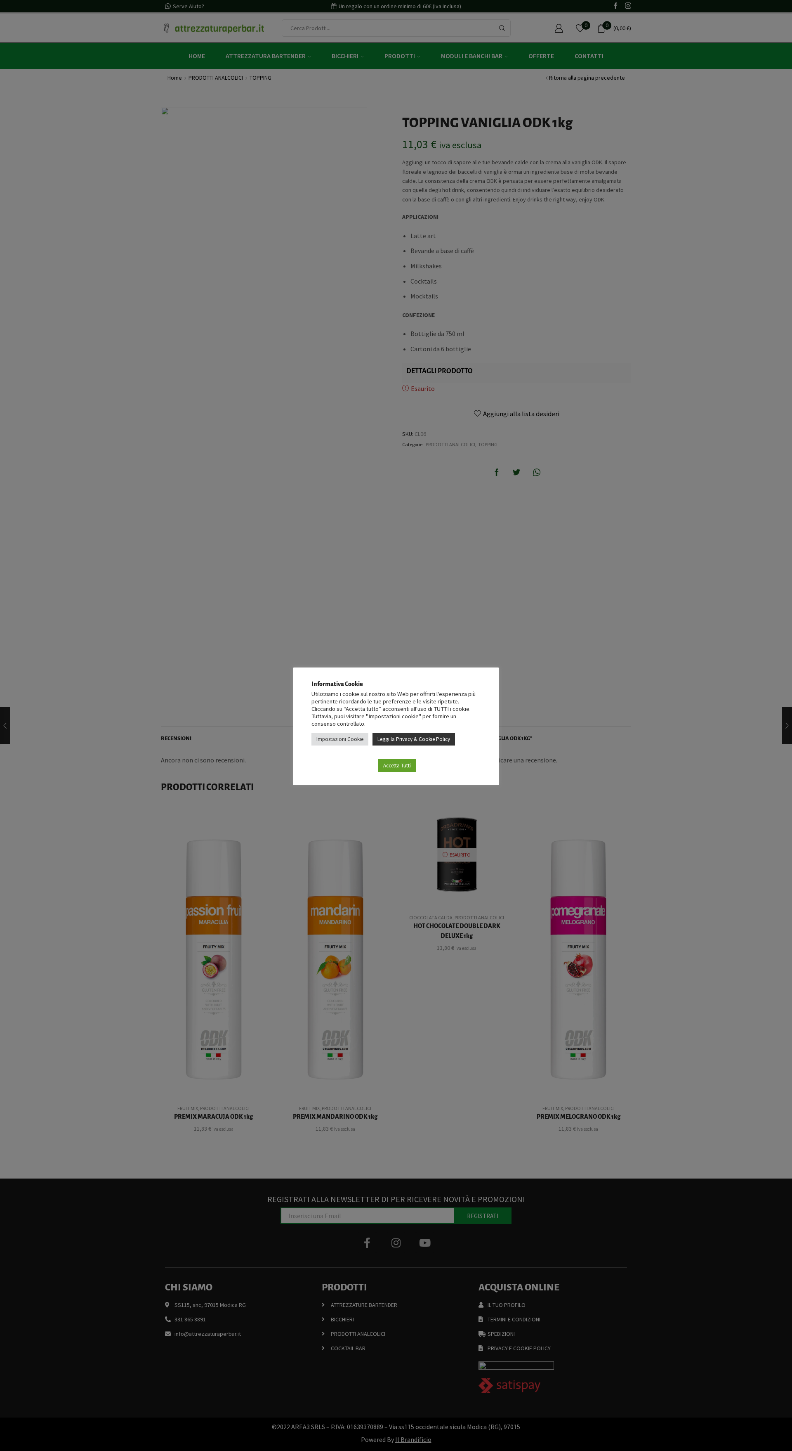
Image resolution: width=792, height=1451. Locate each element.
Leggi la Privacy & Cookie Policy (413, 739)
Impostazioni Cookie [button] (339, 739)
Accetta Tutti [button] (397, 765)
